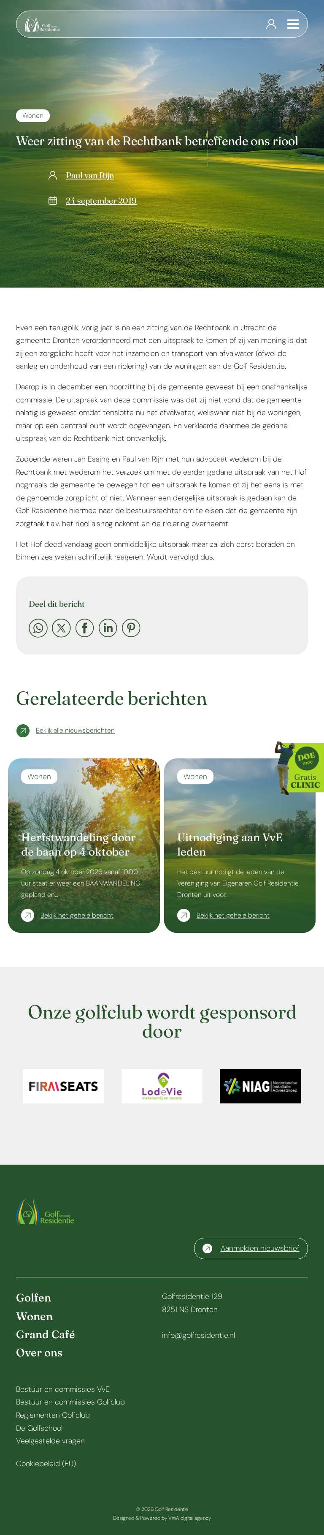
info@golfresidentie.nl (198, 1335)
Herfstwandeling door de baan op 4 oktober (78, 845)
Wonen (32, 115)
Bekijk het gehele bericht (76, 915)
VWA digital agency (189, 1518)
